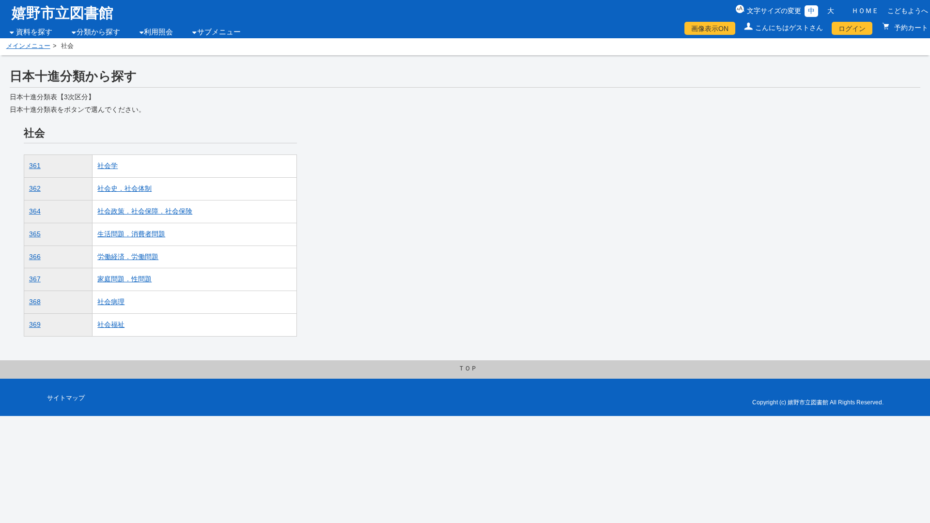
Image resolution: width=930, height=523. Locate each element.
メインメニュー (28, 46)
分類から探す (98, 32)
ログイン (852, 28)
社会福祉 (110, 324)
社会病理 (110, 302)
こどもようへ (907, 11)
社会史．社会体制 (124, 188)
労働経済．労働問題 (127, 257)
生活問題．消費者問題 (131, 234)
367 (35, 279)
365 (35, 234)
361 (35, 165)
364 (35, 211)
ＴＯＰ (467, 368)
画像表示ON (709, 28)
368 (35, 302)
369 (35, 324)
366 (35, 257)
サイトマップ (66, 398)
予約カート (910, 27)
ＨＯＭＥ (865, 11)
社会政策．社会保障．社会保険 (144, 211)
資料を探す (34, 32)
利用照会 (158, 32)
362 (35, 188)
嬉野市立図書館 (62, 13)
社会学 (107, 165)
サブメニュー (219, 32)
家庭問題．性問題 (124, 279)
